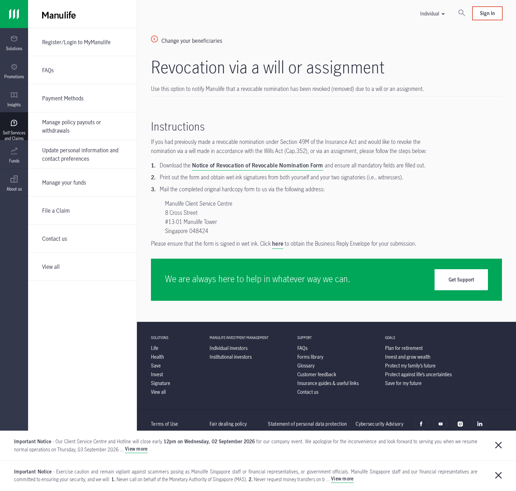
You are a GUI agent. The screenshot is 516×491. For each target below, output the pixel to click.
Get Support (461, 279)
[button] (432, 13)
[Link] (14, 14)
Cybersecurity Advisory (379, 423)
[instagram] (462, 427)
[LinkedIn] (481, 427)
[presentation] (14, 42)
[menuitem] (14, 43)
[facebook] (423, 427)
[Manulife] (157, 14)
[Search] (461, 13)
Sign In (487, 13)
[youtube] (442, 427)
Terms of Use (164, 423)
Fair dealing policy (228, 423)
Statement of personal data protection (307, 423)
